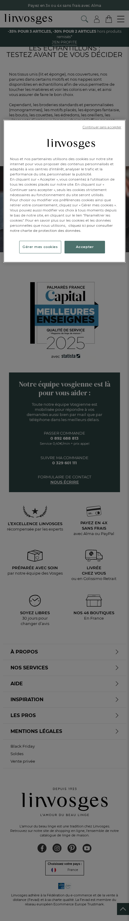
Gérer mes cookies (40, 247)
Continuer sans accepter (101, 127)
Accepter (85, 247)
